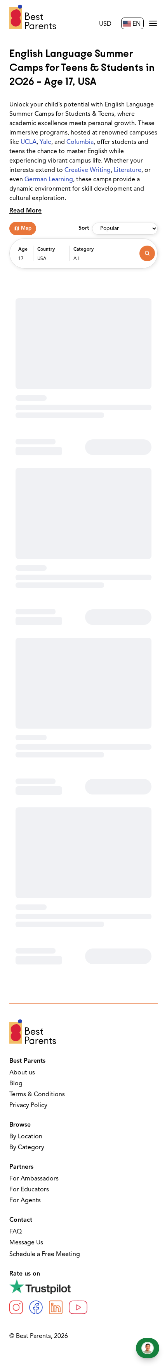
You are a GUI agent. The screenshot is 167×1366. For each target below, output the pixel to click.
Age (23, 249)
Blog (16, 1084)
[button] (23, 257)
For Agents (25, 1201)
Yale (45, 142)
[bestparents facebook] (36, 1307)
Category (83, 249)
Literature (127, 170)
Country (46, 249)
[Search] (147, 253)
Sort (83, 228)
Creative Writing (87, 170)
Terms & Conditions (37, 1095)
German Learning (48, 180)
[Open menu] (153, 23)
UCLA (29, 142)
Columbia (80, 142)
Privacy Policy (28, 1105)
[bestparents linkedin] (56, 1307)
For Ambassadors (34, 1179)
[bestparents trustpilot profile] (83, 1286)
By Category (26, 1148)
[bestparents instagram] (16, 1307)
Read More (25, 211)
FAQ (15, 1232)
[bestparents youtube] (78, 1307)
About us (22, 1073)
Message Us (26, 1243)
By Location (25, 1137)
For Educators (29, 1190)
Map (26, 228)
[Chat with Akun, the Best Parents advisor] (147, 1348)
